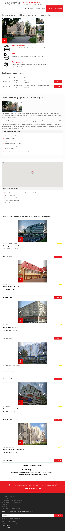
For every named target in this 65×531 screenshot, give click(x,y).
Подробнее (58, 81)
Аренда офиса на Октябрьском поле (11, 499)
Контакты (4, 506)
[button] (20, 231)
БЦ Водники (6, 284)
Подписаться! (58, 515)
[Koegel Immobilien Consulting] (11, 3)
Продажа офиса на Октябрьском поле (12, 500)
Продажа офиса (40, 8)
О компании (5, 504)
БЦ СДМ (5, 325)
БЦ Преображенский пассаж (11, 365)
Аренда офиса (29, 8)
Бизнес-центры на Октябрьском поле (11, 502)
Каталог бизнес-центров (55, 8)
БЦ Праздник (7, 406)
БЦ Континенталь (8, 447)
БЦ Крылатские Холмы (10, 243)
